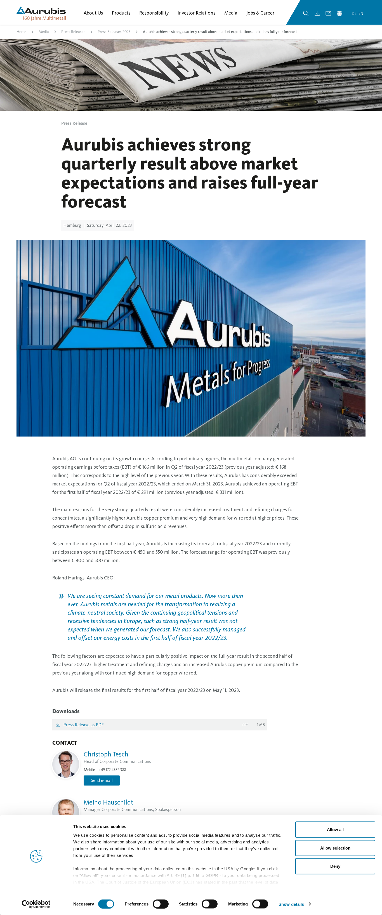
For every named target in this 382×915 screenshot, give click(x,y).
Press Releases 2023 (114, 31)
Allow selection (335, 847)
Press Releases (73, 31)
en (361, 13)
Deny (335, 866)
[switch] (161, 903)
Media (44, 31)
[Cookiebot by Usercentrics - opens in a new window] (36, 904)
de (354, 13)
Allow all (335, 829)
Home (21, 31)
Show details (291, 904)
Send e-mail (102, 780)
